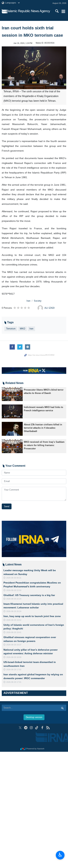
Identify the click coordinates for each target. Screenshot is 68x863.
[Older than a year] (12, 394)
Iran (28, 300)
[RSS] (48, 728)
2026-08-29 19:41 (13, 632)
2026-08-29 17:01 (13, 682)
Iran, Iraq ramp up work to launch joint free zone (32, 616)
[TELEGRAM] (25, 728)
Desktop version (34, 717)
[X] (20, 728)
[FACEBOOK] (42, 728)
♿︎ (60, 855)
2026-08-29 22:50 (13, 590)
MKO (22, 328)
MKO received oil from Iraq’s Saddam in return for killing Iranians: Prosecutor (44, 445)
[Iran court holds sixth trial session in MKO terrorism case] (34, 67)
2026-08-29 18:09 (13, 657)
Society (37, 300)
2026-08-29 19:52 (13, 620)
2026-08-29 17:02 (13, 669)
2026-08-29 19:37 (13, 645)
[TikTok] (37, 728)
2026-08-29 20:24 (13, 611)
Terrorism (11, 328)
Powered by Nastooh (35, 749)
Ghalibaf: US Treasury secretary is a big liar (29, 595)
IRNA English (29, 11)
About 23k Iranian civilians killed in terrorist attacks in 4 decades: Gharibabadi (43, 427)
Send (6, 506)
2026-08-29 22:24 (13, 599)
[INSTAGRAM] (31, 728)
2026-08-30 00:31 (13, 578)
